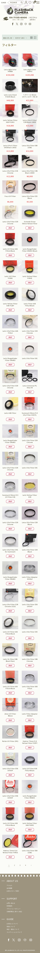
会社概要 (9, 888)
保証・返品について (13, 929)
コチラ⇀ (32, 19)
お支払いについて (12, 923)
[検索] (21, 2)
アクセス (9, 885)
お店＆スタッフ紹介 (13, 891)
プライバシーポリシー (14, 909)
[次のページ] (31, 865)
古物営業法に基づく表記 (14, 911)
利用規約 (9, 906)
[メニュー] (37, 2)
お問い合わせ (11, 903)
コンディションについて (14, 932)
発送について (11, 926)
